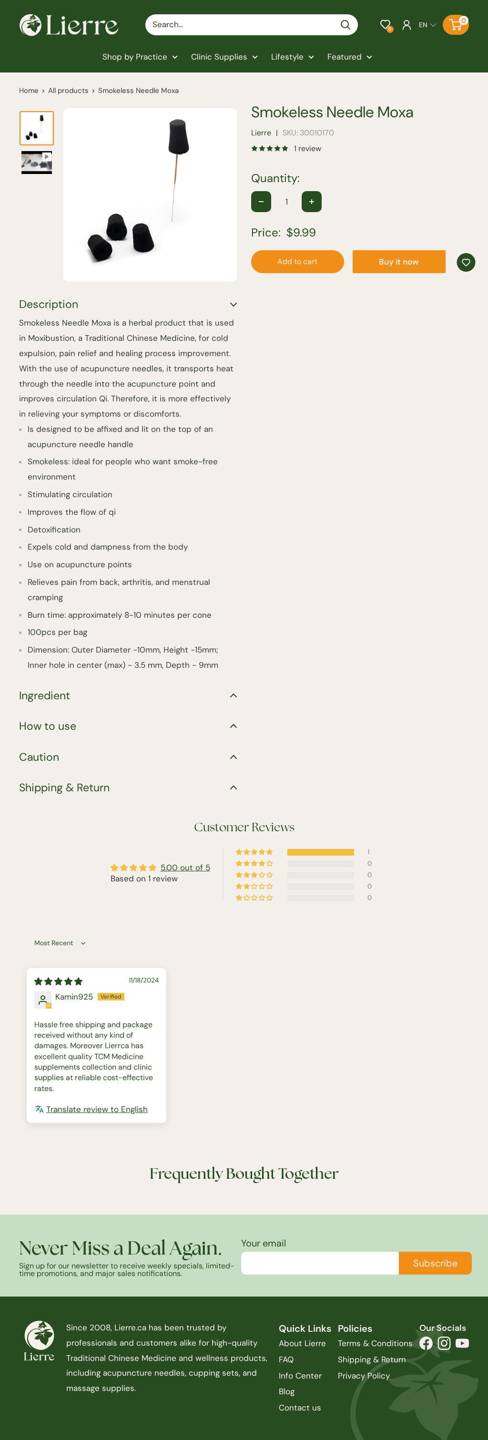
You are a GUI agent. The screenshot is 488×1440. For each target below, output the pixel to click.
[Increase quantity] (312, 201)
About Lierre (302, 1343)
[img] (58, 981)
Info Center (300, 1375)
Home (29, 90)
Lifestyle (287, 56)
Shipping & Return (372, 1359)
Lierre (261, 133)
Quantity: (275, 178)
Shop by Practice (134, 56)
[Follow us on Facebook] (426, 1346)
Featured (344, 56)
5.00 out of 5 (185, 867)
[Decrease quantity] (261, 201)
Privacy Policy (364, 1375)
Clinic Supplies (219, 56)
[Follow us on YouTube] (462, 1346)
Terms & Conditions (375, 1343)
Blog (287, 1391)
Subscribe (435, 1263)
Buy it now (399, 261)
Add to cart (297, 261)
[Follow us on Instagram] (444, 1346)
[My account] (407, 25)
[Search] (346, 24)
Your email (263, 1243)
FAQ (286, 1359)
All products (68, 90)
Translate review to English (97, 1109)
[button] (385, 25)
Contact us (300, 1407)
